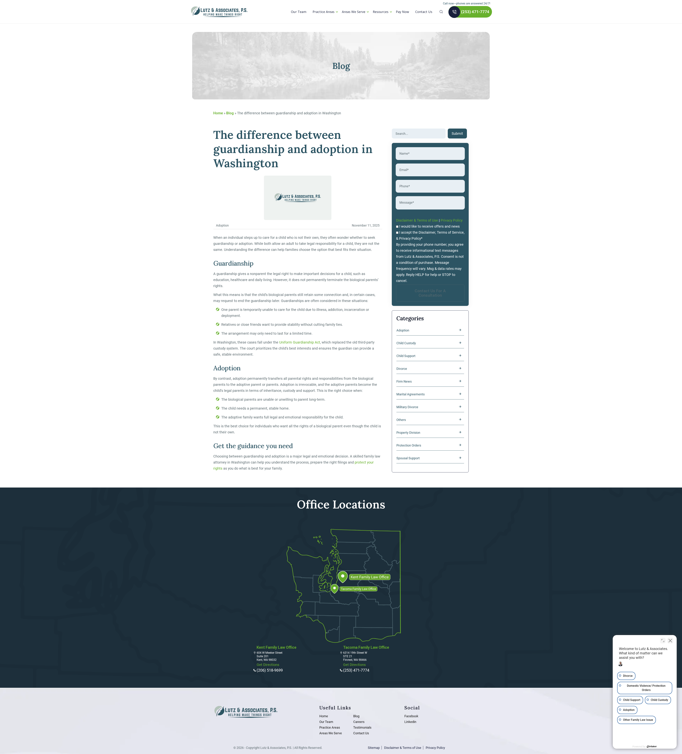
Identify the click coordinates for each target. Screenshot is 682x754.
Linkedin (410, 722)
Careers (358, 722)
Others (401, 420)
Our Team (298, 12)
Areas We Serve (353, 12)
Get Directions (268, 665)
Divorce (401, 369)
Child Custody (406, 343)
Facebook (411, 716)
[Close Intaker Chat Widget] (670, 640)
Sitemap (374, 748)
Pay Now (402, 12)
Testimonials (362, 727)
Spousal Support (408, 458)
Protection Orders (408, 445)
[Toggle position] (663, 640)
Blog (230, 113)
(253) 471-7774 (475, 12)
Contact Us (423, 12)
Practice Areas (323, 12)
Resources (380, 12)
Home (218, 113)
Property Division (408, 432)
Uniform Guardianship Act (299, 342)
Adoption (402, 330)
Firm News (404, 381)
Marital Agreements (410, 394)
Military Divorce (407, 407)
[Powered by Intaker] (651, 746)
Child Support (405, 356)
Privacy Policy (451, 220)
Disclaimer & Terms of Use (417, 220)
